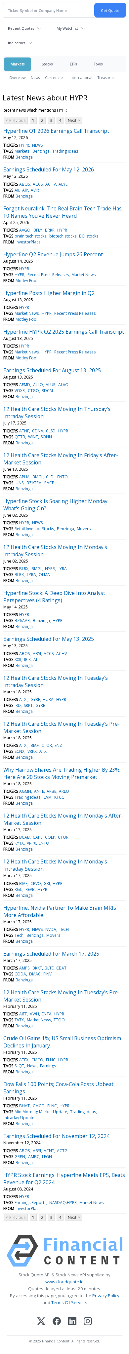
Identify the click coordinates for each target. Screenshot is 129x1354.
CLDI (50, 477)
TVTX (19, 1020)
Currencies (54, 77)
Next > (74, 120)
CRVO (35, 883)
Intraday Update (19, 1117)
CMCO (37, 1060)
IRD (18, 705)
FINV (47, 974)
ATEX (23, 1060)
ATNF (24, 431)
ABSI (37, 653)
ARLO (64, 791)
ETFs (73, 63)
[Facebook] (57, 1321)
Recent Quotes (21, 28)
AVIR (35, 190)
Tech (19, 935)
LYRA (62, 568)
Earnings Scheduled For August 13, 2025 (52, 370)
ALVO (63, 384)
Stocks (47, 63)
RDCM (47, 390)
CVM (47, 797)
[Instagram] (88, 1321)
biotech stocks (62, 236)
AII (17, 190)
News (35, 77)
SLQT (19, 1066)
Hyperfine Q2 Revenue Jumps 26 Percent (53, 254)
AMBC (33, 1156)
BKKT (37, 968)
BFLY (37, 230)
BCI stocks (88, 236)
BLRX (23, 568)
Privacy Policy (105, 1296)
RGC (18, 889)
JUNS (19, 483)
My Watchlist (67, 28)
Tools (98, 63)
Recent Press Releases (48, 274)
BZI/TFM (34, 483)
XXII (18, 659)
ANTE (39, 791)
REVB (30, 889)
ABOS (24, 184)
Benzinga (41, 151)
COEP (50, 837)
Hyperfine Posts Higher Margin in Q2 (49, 293)
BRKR (50, 230)
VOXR (20, 390)
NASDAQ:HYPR (63, 1202)
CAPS (37, 837)
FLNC (51, 1060)
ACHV (50, 184)
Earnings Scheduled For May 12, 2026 (48, 169)
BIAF (34, 745)
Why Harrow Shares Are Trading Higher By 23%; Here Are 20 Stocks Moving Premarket (61, 773)
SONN (46, 437)
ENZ (58, 745)
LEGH (47, 1156)
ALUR (51, 384)
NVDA (50, 929)
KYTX (19, 843)
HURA (48, 699)
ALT (36, 659)
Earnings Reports (30, 1202)
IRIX (27, 659)
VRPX (32, 751)
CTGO (33, 390)
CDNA (37, 431)
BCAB (24, 837)
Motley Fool (26, 280)
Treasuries (106, 77)
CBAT (61, 968)
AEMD (24, 384)
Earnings (48, 1066)
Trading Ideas (65, 151)
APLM (24, 477)
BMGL (37, 477)
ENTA (47, 1014)
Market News (83, 274)
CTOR (46, 745)
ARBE (51, 791)
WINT (33, 437)
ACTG (62, 1150)
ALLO (38, 384)
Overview (17, 77)
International (80, 77)
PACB (49, 483)
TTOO (59, 1020)
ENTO (62, 477)
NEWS (37, 145)
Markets (17, 63)
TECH (64, 929)
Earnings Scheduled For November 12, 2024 (56, 1136)
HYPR (24, 145)
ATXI (23, 699)
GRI (47, 883)
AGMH (25, 791)
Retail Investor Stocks (34, 528)
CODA (20, 974)
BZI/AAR (22, 620)
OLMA (44, 574)
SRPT (28, 705)
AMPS (24, 968)
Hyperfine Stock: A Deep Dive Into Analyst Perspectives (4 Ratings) (54, 596)
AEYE (63, 184)
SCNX (19, 751)
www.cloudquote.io (64, 1282)
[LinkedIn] (72, 1321)
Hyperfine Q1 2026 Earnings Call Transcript (56, 130)
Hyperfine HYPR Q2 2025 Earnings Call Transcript (63, 331)
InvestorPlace (28, 242)
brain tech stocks (30, 236)
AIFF (23, 1014)
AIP (25, 190)
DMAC (35, 974)
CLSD (51, 431)
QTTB (20, 437)
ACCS (38, 184)
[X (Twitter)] (41, 1321)
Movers (84, 528)
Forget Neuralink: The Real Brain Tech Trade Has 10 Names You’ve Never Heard (62, 212)
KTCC (59, 797)
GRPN (20, 1156)
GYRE (35, 699)
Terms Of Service (68, 1302)
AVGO (24, 230)
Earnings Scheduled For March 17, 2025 (51, 953)
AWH (34, 1014)
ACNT (49, 1150)
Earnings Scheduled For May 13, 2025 (48, 638)
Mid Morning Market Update (41, 1112)
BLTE (49, 968)
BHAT (24, 1106)
